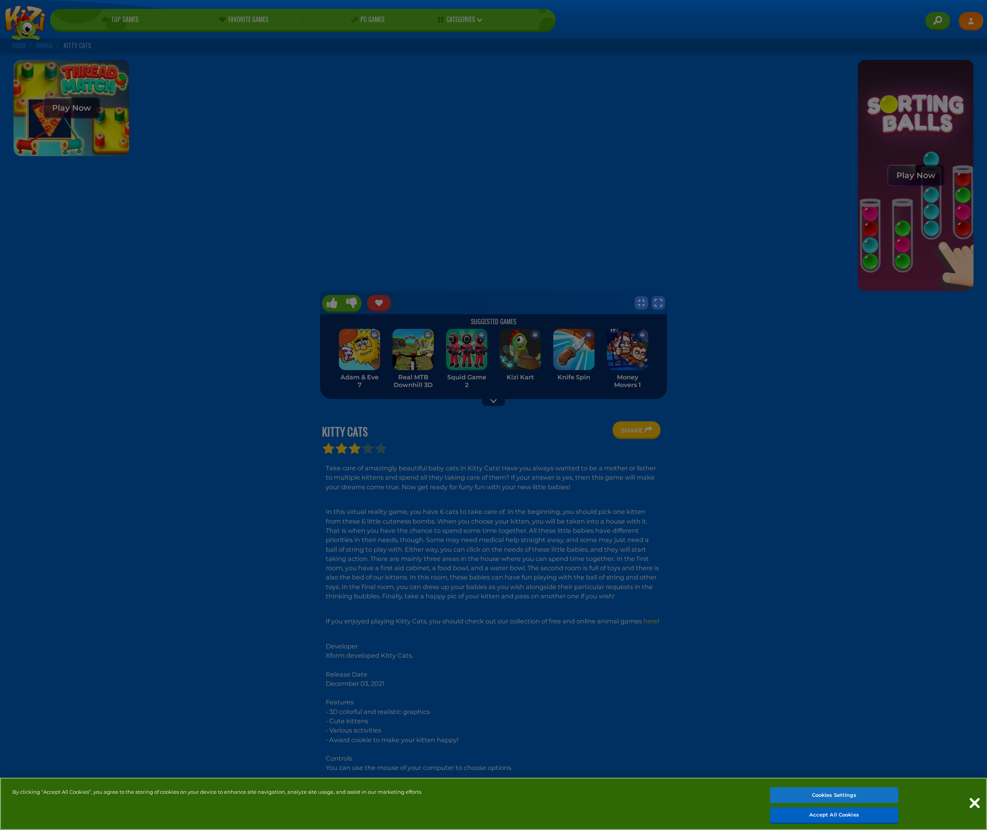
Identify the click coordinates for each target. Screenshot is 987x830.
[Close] (974, 803)
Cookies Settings (834, 795)
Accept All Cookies (834, 814)
